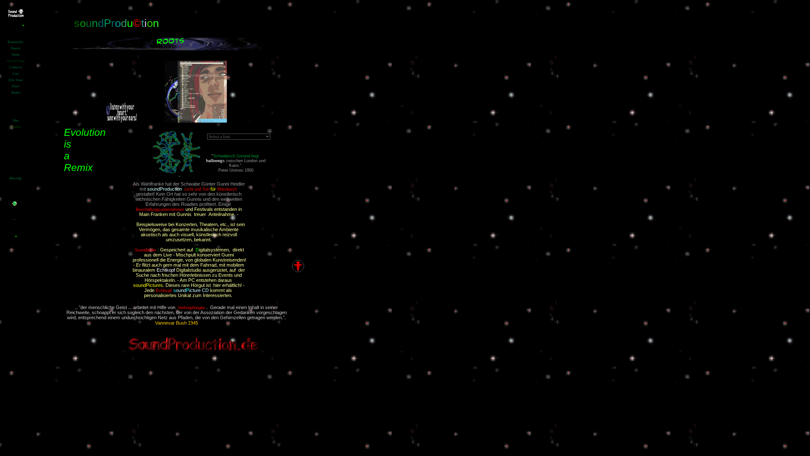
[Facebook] (151, 121)
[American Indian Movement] (121, 121)
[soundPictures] (74, 2)
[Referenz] (14, 204)
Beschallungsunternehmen (160, 209)
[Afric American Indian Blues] (298, 270)
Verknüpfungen (191, 307)
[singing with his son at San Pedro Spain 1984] (196, 121)
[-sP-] (16, 16)
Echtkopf (164, 290)
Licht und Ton (196, 189)
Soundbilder (145, 250)
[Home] (16, 247)
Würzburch (227, 189)
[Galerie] (24, 37)
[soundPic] (175, 176)
